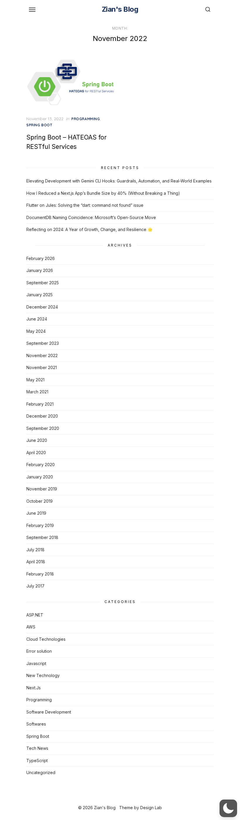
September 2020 (42, 428)
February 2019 (40, 525)
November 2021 (41, 367)
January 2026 (39, 270)
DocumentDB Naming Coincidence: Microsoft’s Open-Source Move (91, 217)
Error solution (39, 651)
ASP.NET (34, 614)
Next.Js (33, 687)
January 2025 (39, 294)
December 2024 (42, 306)
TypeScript (37, 760)
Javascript (36, 663)
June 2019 (36, 513)
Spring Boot (39, 125)
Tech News (37, 748)
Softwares (36, 723)
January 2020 (39, 476)
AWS (30, 626)
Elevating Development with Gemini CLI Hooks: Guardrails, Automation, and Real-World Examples (119, 180)
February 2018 (40, 573)
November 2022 (42, 355)
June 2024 (36, 318)
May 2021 (35, 379)
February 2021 (40, 404)
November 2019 (41, 488)
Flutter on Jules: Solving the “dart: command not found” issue (84, 205)
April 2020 (36, 452)
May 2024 (36, 331)
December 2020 (42, 416)
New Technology (43, 675)
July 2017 (35, 585)
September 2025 (42, 282)
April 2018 (35, 561)
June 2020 (36, 440)
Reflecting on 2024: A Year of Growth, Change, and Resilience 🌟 (89, 229)
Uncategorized (40, 772)
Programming (85, 119)
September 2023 (42, 343)
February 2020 (40, 464)
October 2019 (39, 501)
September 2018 (42, 537)
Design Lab (151, 807)
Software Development (48, 711)
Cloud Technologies (46, 639)
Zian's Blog (120, 9)
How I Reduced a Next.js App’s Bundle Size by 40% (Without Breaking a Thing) (103, 193)
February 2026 (40, 258)
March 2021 (37, 391)
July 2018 (35, 549)
